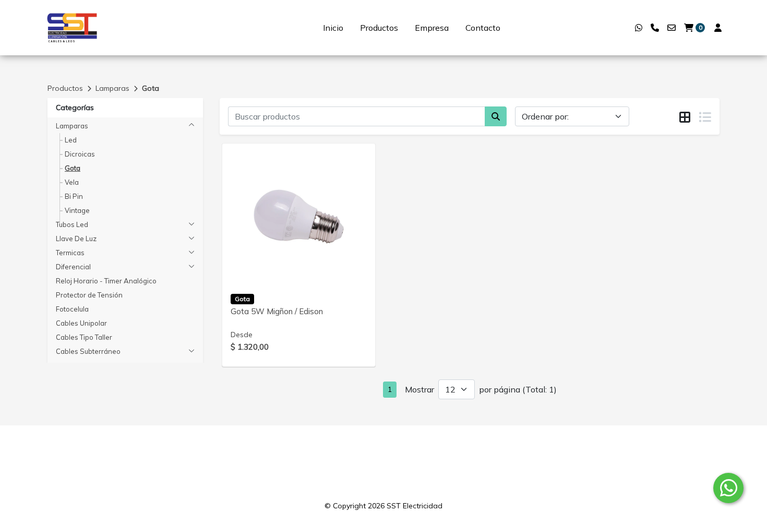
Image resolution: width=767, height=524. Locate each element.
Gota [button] (72, 168)
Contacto (482, 27)
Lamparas (112, 88)
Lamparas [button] (72, 126)
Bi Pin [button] (74, 196)
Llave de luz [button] (76, 238)
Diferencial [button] (73, 267)
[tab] (684, 117)
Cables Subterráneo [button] (88, 351)
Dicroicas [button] (80, 154)
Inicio (333, 27)
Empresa (432, 27)
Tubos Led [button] (72, 224)
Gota (150, 88)
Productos (379, 27)
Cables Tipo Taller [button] (84, 337)
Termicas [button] (70, 252)
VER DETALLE (284, 268)
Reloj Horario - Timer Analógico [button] (106, 281)
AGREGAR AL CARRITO (299, 241)
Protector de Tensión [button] (89, 295)
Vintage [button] (77, 210)
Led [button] (71, 140)
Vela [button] (72, 182)
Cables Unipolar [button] (81, 323)
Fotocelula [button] (72, 309)
